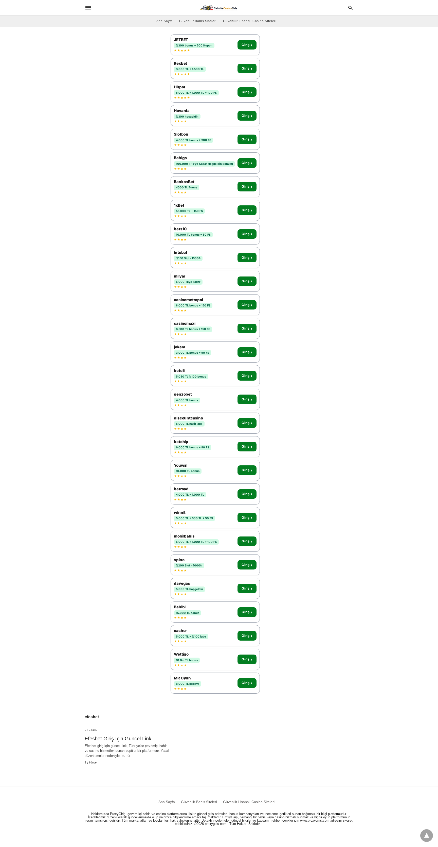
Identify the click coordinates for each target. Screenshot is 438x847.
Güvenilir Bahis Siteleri (198, 21)
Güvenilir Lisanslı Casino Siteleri (250, 21)
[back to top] (426, 835)
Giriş (247, 44)
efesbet (92, 729)
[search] (350, 8)
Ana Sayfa (164, 21)
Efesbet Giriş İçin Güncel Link (118, 738)
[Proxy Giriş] (219, 7)
